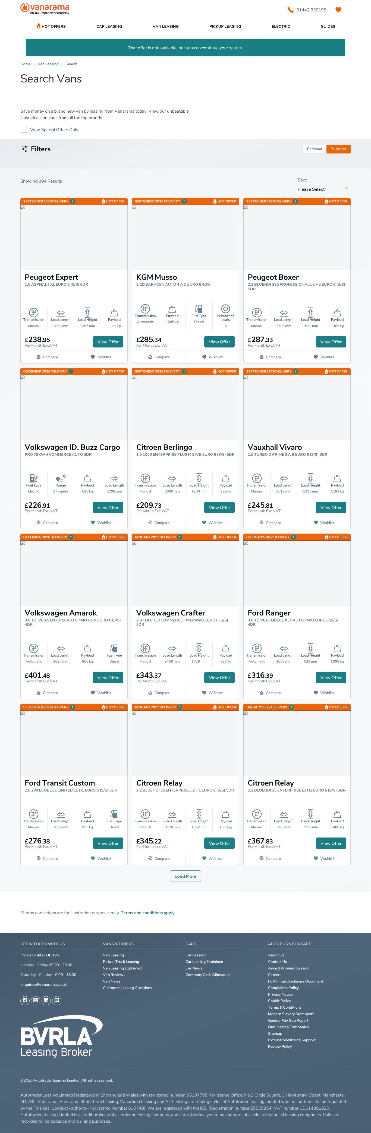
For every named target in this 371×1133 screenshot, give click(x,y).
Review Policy (280, 1046)
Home (25, 64)
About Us (276, 955)
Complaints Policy (283, 988)
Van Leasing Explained (122, 968)
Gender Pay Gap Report (288, 1020)
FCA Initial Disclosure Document (295, 981)
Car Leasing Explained (204, 961)
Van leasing (48, 64)
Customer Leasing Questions (127, 988)
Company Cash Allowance (208, 974)
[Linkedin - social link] (46, 1000)
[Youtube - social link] (56, 1000)
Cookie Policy (279, 1001)
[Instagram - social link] (35, 1000)
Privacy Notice (280, 994)
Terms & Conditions (285, 1007)
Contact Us (277, 961)
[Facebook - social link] (25, 1000)
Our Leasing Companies (288, 1027)
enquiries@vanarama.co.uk (43, 984)
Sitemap (275, 1033)
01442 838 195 (45, 955)
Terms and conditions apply (148, 912)
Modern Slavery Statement (291, 1014)
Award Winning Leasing (289, 968)
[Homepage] (44, 10)
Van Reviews (114, 974)
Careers (274, 974)
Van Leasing (113, 955)
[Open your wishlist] (338, 9)
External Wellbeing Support (292, 1040)
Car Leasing (196, 955)
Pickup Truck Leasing (121, 961)
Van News (112, 981)
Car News (194, 968)
